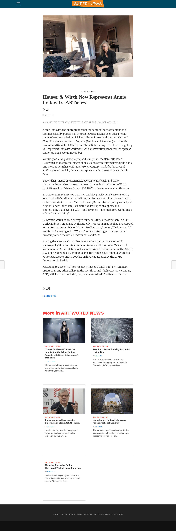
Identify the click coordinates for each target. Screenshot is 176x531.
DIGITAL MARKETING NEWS (80, 515)
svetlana (50, 361)
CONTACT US (117, 515)
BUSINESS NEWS (60, 515)
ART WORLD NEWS (102, 515)
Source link (49, 295)
